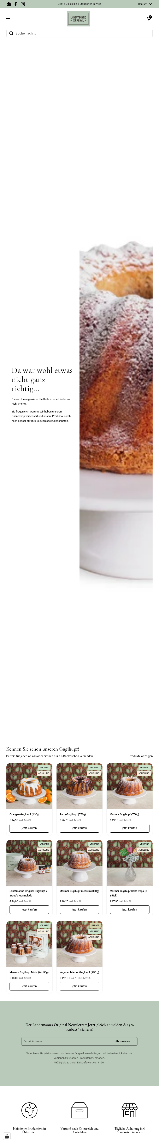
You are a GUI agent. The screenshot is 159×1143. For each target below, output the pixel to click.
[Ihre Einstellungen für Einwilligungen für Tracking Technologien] (6, 1136)
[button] (149, 18)
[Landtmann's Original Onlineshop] (78, 18)
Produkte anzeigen (141, 756)
